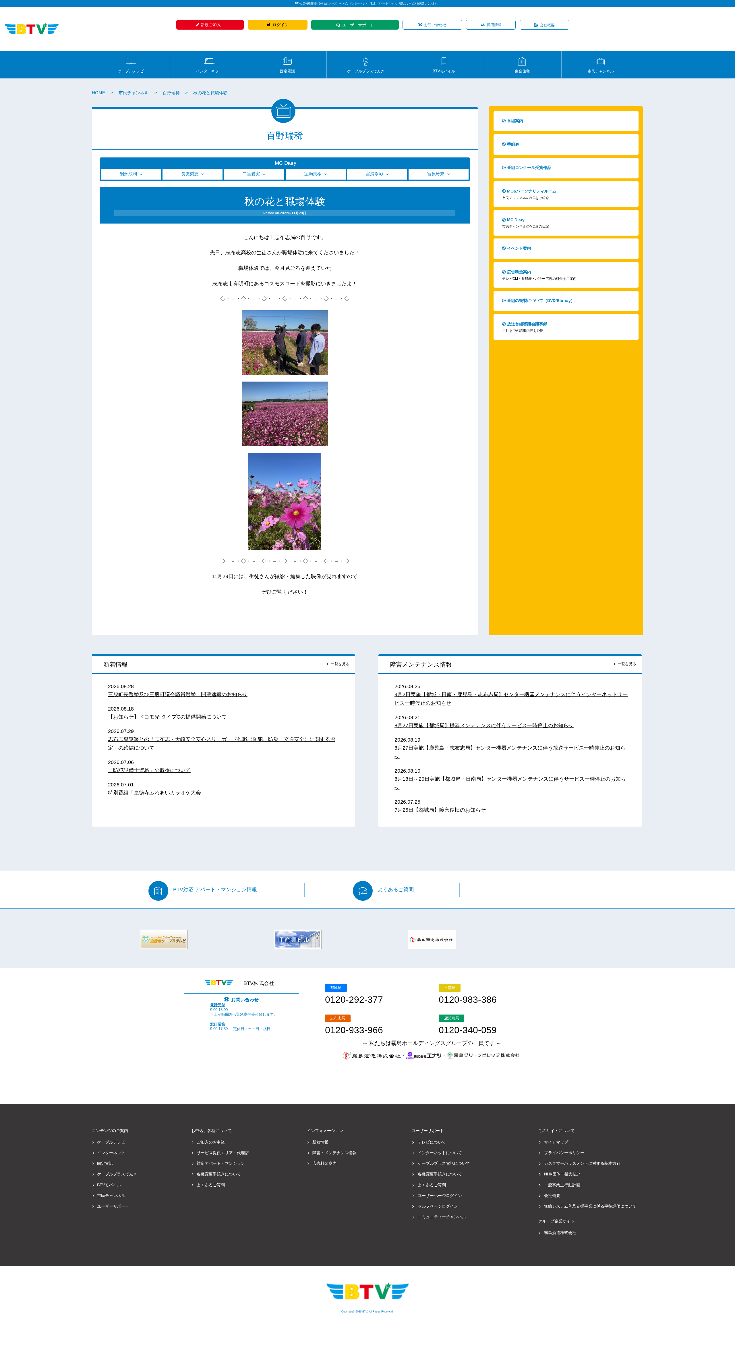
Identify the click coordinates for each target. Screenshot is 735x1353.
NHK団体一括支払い (562, 1174)
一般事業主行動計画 (562, 1185)
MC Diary (285, 163)
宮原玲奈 (435, 174)
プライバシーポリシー (564, 1152)
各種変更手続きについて (219, 1174)
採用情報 (494, 25)
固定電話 (287, 71)
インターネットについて (440, 1152)
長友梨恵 (189, 174)
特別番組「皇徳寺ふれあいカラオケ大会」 (157, 793)
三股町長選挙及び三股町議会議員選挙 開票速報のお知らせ (177, 694)
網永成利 (128, 174)
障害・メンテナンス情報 (334, 1152)
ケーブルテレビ (131, 71)
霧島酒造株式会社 (560, 1232)
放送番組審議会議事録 (524, 327)
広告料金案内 (539, 275)
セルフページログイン (438, 1206)
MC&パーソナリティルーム (529, 194)
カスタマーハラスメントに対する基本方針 (582, 1163)
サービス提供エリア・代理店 (223, 1152)
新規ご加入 (211, 24)
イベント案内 (519, 248)
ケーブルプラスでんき (365, 71)
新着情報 (115, 664)
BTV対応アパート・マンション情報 (215, 889)
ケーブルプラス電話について (444, 1163)
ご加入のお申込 (211, 1142)
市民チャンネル (601, 71)
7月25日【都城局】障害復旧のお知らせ (440, 810)
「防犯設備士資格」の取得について (149, 770)
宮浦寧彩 (374, 174)
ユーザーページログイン (440, 1195)
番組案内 (515, 120)
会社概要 (547, 25)
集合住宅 (522, 71)
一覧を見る (340, 664)
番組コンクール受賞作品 (529, 167)
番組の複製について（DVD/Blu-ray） (541, 300)
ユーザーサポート (358, 25)
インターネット (209, 71)
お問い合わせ (435, 25)
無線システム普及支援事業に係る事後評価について (590, 1206)
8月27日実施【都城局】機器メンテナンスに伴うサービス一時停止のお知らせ (484, 725)
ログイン (280, 24)
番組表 (513, 144)
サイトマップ (556, 1142)
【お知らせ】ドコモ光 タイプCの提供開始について (167, 717)
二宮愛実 (251, 174)
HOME (98, 93)
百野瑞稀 (171, 93)
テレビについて (432, 1142)
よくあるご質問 (396, 889)
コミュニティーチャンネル (442, 1217)
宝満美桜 (313, 174)
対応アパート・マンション (221, 1163)
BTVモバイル (444, 71)
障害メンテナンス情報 (421, 664)
